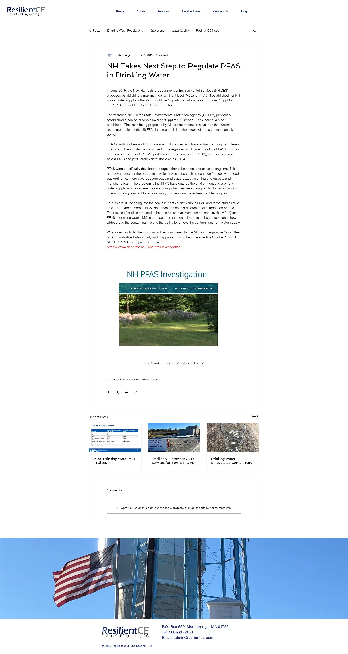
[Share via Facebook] (108, 392)
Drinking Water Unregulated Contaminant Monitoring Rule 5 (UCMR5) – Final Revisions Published (232, 460)
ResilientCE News (207, 30)
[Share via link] (135, 392)
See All (255, 416)
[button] (254, 30)
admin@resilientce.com (193, 637)
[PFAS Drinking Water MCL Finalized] (115, 437)
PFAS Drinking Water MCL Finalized (114, 460)
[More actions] (239, 55)
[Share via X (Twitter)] (117, 392)
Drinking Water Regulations (125, 30)
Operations (157, 30)
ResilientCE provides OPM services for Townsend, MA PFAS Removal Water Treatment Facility (173, 460)
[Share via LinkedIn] (126, 392)
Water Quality (180, 30)
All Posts (94, 30)
